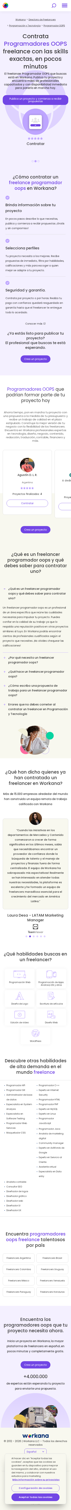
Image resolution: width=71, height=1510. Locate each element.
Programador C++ (49, 1085)
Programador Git (15, 1090)
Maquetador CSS (16, 1132)
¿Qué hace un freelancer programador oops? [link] (36, 674)
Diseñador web (14, 1200)
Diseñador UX (13, 1210)
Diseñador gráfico (16, 1196)
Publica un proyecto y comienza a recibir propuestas (35, 100)
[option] (35, 113)
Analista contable (16, 1181)
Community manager (51, 1143)
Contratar (27, 503)
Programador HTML (49, 1099)
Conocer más (33, 323)
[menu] (64, 5)
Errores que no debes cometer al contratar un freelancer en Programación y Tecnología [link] (38, 709)
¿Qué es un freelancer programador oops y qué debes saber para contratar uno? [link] (37, 593)
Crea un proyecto (35, 359)
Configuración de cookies (35, 1488)
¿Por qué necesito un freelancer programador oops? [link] (31, 660)
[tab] (35, 619)
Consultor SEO (14, 1186)
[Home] (5, 5)
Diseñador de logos (17, 1191)
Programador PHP (48, 1104)
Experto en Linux (47, 1113)
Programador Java (49, 1128)
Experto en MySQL (48, 1109)
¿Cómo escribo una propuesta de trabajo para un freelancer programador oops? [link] (37, 690)
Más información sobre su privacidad (36, 1479)
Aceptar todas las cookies (35, 1497)
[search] (54, 5)
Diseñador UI (13, 1205)
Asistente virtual (47, 1166)
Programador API (15, 1085)
